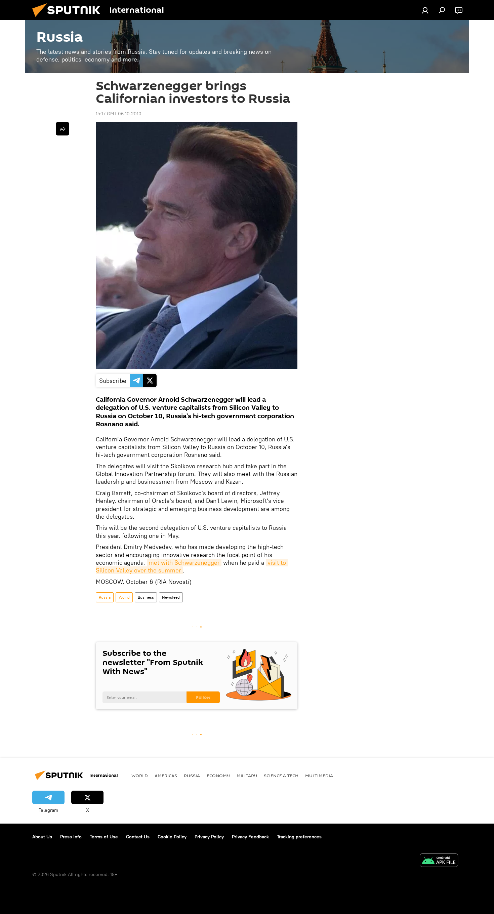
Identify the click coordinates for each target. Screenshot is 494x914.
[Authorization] (425, 10)
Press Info (71, 837)
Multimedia (319, 775)
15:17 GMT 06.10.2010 (118, 114)
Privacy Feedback (250, 837)
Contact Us (138, 837)
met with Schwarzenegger (184, 562)
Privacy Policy (209, 837)
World (124, 597)
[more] (62, 128)
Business (146, 597)
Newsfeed (171, 597)
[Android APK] (439, 861)
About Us (42, 837)
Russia (105, 597)
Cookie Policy (172, 837)
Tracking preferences (299, 837)
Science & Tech (281, 775)
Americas (166, 775)
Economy (218, 775)
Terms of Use (104, 837)
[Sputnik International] (69, 18)
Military (247, 775)
